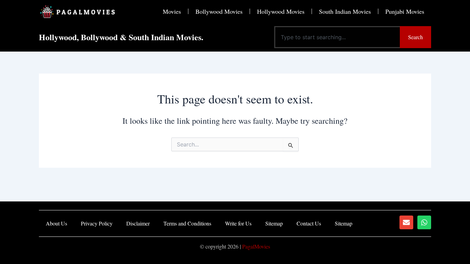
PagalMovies (256, 246)
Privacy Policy (97, 223)
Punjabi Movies (404, 11)
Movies (172, 11)
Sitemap (274, 223)
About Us (56, 223)
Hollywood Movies (281, 11)
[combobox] (337, 37)
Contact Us (309, 223)
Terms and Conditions (187, 223)
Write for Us (238, 223)
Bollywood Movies (219, 11)
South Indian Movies (345, 11)
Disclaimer (138, 223)
